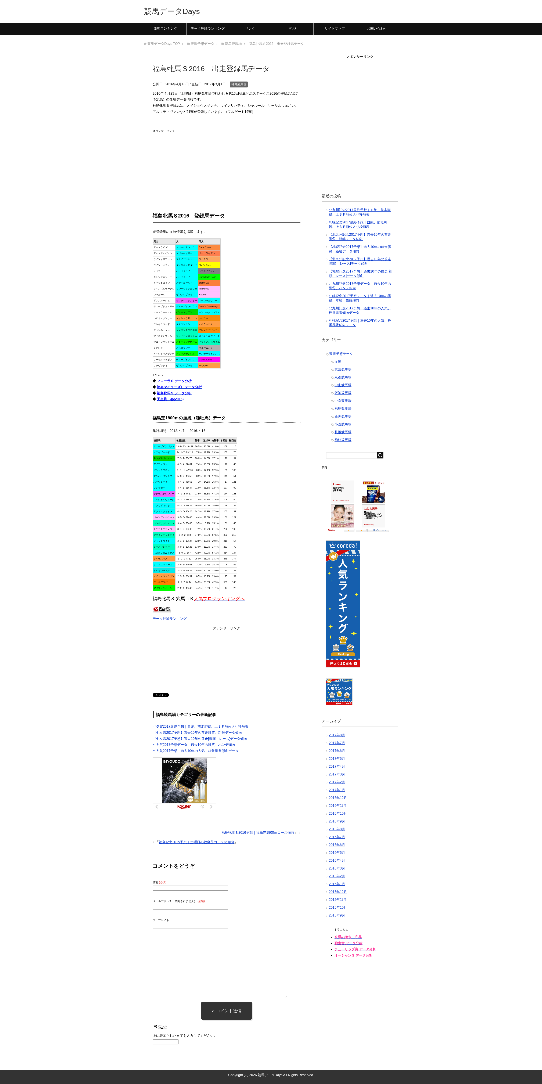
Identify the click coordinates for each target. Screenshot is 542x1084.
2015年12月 (338, 892)
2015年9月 (337, 915)
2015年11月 (338, 899)
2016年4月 (337, 860)
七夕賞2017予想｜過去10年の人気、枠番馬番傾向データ (196, 751)
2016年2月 (337, 876)
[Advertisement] (184, 160)
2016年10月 (338, 813)
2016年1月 (337, 884)
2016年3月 (337, 868)
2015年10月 (338, 907)
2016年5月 (337, 852)
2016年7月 (337, 837)
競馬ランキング (165, 28)
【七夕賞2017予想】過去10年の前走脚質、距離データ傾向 (197, 732)
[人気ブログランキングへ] (162, 609)
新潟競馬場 (343, 416)
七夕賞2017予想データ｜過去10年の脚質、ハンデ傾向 (194, 744)
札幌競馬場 (343, 432)
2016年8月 (337, 829)
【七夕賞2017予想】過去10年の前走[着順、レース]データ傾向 (200, 739)
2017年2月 (337, 782)
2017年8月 (337, 735)
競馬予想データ (341, 354)
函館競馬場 (343, 440)
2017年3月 (337, 774)
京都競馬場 (343, 377)
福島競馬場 (238, 84)
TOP (163, 44)
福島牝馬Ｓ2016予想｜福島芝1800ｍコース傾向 (257, 832)
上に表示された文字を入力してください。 (185, 1035)
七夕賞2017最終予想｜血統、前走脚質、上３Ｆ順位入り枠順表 (200, 726)
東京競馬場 (343, 369)
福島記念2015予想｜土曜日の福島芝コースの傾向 (196, 842)
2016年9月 (337, 821)
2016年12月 (338, 798)
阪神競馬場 (343, 393)
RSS (292, 28)
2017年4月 (337, 766)
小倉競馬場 (343, 424)
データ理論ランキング (208, 28)
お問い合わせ (377, 28)
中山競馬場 (343, 385)
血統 (338, 361)
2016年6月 (337, 845)
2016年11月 (338, 805)
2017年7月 (337, 743)
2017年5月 (337, 758)
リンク (250, 28)
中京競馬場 (343, 401)
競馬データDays (172, 11)
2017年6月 (337, 751)
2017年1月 (337, 790)
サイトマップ (335, 28)
